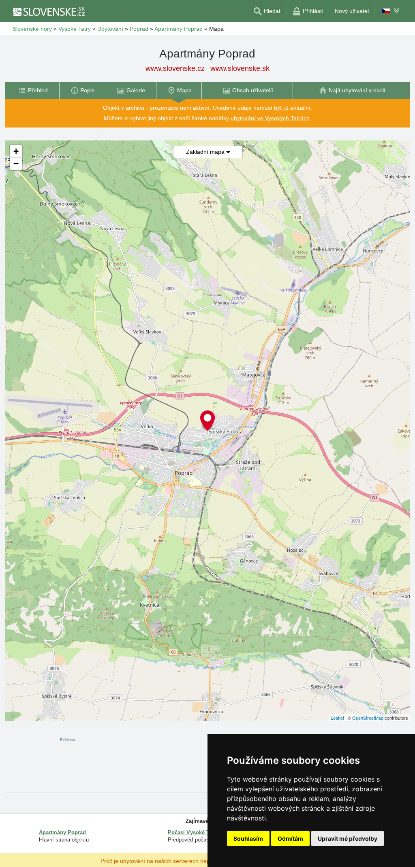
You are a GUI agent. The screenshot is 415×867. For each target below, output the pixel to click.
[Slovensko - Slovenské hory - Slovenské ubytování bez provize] (49, 11)
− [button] (16, 164)
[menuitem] (32, 90)
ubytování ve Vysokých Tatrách (270, 118)
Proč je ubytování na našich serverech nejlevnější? (166, 860)
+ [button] (16, 151)
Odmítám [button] (290, 838)
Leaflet (337, 717)
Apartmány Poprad (62, 832)
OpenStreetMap (367, 717)
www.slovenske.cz (175, 68)
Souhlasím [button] (248, 838)
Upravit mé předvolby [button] (347, 838)
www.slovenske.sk (240, 68)
